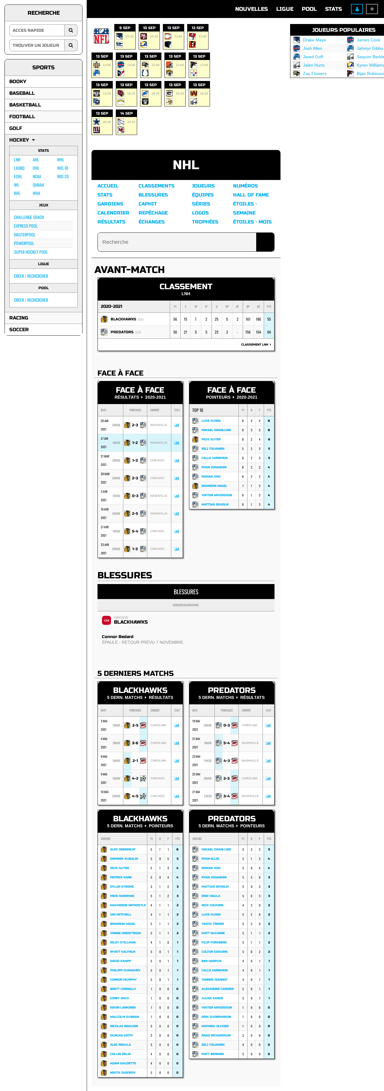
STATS (333, 9)
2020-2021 (111, 306)
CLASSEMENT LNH (255, 344)
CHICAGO (121, 617)
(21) (140, 319)
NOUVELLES (251, 9)
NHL (186, 165)
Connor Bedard (118, 636)
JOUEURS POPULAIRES (344, 30)
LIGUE (284, 9)
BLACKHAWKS (123, 319)
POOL (309, 9)
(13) (138, 332)
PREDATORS (122, 332)
